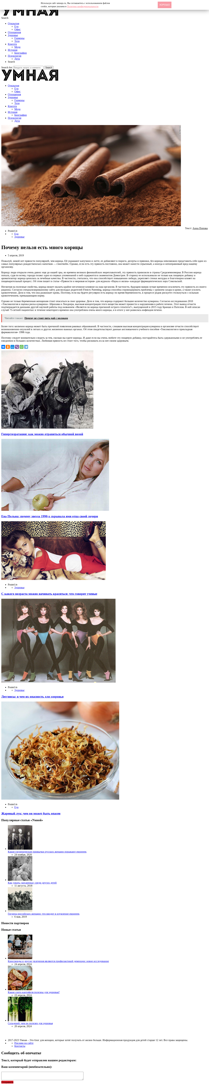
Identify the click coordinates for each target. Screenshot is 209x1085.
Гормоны (19, 38)
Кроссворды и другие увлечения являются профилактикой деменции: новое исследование (58, 961)
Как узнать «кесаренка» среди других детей (32, 882)
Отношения (14, 32)
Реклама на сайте (23, 1043)
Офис (17, 29)
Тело (17, 41)
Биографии (20, 52)
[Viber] (17, 347)
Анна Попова (200, 228)
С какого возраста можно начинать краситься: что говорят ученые (49, 593)
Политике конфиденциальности (82, 6)
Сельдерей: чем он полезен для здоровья (30, 1023)
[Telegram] (26, 347)
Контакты (19, 1046)
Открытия (13, 23)
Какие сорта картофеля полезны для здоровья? (34, 992)
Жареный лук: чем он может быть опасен (30, 813)
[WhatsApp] (22, 347)
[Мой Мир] (12, 347)
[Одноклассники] (8, 347)
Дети (17, 58)
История (12, 50)
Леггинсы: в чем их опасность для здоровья (32, 696)
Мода (17, 47)
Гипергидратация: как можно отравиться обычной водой (42, 434)
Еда (16, 26)
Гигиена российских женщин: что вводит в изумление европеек (44, 913)
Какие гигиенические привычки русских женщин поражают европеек (47, 851)
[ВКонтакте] (3, 347)
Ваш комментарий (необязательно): (26, 1066)
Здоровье (13, 35)
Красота (12, 44)
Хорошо (164, 4)
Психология (14, 55)
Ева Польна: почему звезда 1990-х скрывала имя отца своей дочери (49, 516)
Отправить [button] (7, 1082)
